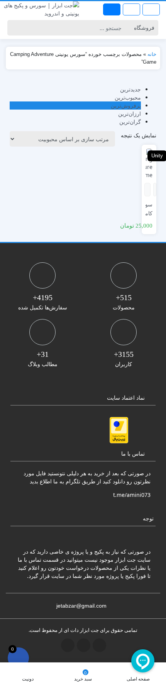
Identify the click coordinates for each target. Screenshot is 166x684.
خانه (151, 54)
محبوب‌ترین (128, 97)
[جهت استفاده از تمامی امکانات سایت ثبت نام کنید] (111, 9)
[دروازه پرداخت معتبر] (118, 430)
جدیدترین (130, 89)
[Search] (14, 27)
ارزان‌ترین (129, 113)
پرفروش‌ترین (126, 105)
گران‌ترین (130, 121)
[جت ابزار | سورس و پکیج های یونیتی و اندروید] (41, 9)
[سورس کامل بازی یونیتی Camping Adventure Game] (149, 163)
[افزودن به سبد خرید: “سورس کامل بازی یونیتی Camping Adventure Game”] (155, 189)
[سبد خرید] (18, 658)
